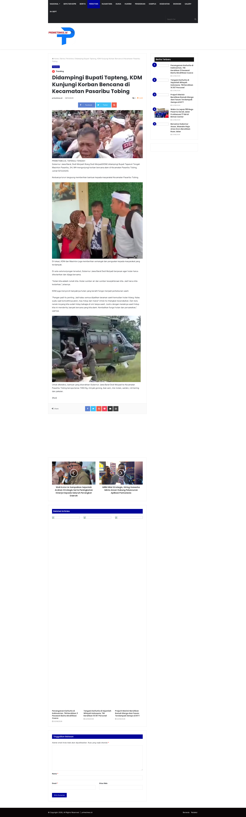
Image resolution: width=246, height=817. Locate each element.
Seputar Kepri (69, 4)
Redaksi (194, 812)
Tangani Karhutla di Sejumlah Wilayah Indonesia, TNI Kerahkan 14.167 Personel (97, 713)
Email (55, 783)
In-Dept (53, 12)
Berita (83, 4)
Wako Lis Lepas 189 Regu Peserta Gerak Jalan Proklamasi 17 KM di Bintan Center (182, 113)
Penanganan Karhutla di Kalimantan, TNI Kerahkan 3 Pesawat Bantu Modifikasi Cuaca (65, 714)
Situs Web (103, 783)
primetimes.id (57, 98)
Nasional (54, 4)
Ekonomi (177, 4)
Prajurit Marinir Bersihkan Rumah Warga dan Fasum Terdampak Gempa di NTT (127, 713)
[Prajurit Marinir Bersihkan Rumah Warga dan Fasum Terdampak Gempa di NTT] (129, 612)
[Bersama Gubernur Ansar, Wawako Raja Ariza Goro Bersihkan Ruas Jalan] (162, 127)
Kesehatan (165, 4)
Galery (188, 4)
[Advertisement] (97, 436)
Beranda (186, 812)
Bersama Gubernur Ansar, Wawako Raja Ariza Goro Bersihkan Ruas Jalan (180, 128)
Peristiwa (93, 4)
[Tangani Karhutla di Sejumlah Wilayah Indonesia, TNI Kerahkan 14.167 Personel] (97, 612)
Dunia (118, 4)
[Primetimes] (62, 36)
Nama (55, 774)
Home (56, 59)
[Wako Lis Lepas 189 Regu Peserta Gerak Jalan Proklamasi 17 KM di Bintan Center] (162, 113)
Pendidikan (140, 4)
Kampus (152, 4)
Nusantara (107, 4)
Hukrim (128, 4)
